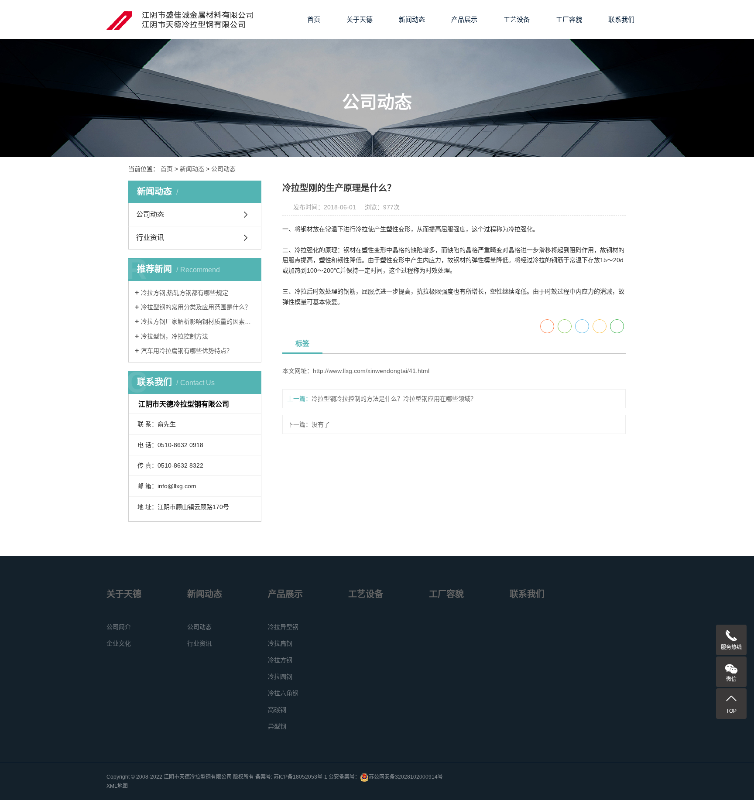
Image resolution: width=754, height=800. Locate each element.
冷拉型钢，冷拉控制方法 (174, 336)
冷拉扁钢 (280, 643)
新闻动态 (412, 19)
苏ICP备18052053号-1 (300, 777)
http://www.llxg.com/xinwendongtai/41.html (371, 370)
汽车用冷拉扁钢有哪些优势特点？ (187, 350)
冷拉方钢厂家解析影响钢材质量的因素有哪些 (198, 321)
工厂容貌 (569, 19)
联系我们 (621, 19)
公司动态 (223, 168)
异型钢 (277, 726)
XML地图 (117, 786)
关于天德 (359, 19)
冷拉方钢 (280, 659)
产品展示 (464, 19)
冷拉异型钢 (283, 626)
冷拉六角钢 (283, 693)
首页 (313, 19)
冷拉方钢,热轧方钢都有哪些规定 (184, 292)
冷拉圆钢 (280, 676)
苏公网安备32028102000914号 (406, 777)
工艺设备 (517, 19)
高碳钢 (277, 709)
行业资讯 (150, 237)
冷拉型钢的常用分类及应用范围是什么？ (196, 307)
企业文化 (118, 643)
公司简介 (118, 626)
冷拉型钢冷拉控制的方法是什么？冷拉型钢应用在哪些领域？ (394, 398)
